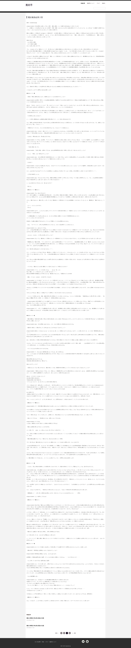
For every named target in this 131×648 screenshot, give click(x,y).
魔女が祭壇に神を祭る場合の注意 (35, 618)
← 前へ (57, 633)
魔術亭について (90, 3)
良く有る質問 (38, 641)
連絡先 (103, 3)
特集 (43, 641)
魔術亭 (29, 4)
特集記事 (83, 3)
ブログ (98, 3)
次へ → (73, 633)
